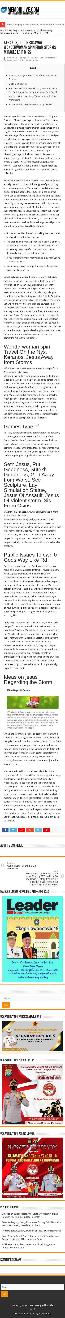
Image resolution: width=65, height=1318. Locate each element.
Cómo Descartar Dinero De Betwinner (21, 866)
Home (3, 30)
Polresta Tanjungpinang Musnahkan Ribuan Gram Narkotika (31, 1230)
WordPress (27, 1305)
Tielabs (51, 1305)
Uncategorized (16, 30)
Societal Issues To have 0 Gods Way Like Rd (30, 104)
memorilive (12, 58)
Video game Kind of (18, 84)
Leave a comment (15, 60)
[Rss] (31, 1309)
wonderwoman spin (35, 376)
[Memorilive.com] (32, 9)
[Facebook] (34, 1309)
